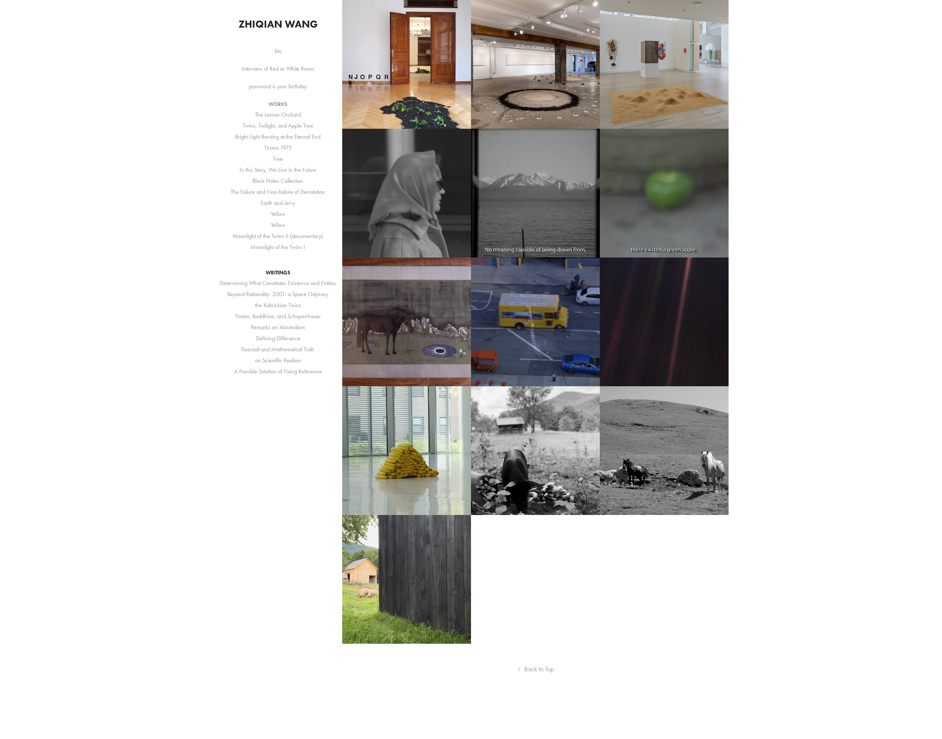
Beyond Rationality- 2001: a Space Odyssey (277, 294)
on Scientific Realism (278, 360)
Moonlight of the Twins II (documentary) (278, 235)
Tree (278, 158)
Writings (278, 273)
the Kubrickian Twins (278, 305)
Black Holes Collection (277, 180)
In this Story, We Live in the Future (278, 169)
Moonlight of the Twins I (278, 247)
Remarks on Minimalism (278, 327)
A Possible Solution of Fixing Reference (278, 371)
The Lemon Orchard (278, 114)
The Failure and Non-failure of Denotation (278, 191)
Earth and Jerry (278, 202)
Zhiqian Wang (278, 24)
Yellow (278, 213)
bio (278, 50)
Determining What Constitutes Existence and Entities (278, 283)
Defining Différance (278, 338)
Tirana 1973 (278, 147)
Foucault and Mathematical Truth (277, 349)
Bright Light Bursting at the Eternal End (278, 136)
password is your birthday (278, 86)
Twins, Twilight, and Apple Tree (278, 125)
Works (278, 104)
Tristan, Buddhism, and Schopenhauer (278, 316)
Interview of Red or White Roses (277, 68)
